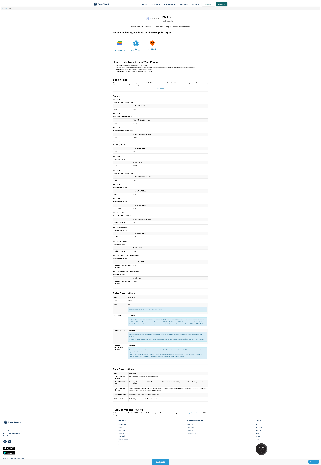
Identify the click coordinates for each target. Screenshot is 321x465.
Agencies (4, 8)
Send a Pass (124, 83)
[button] (145, 4)
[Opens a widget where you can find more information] (313, 462)
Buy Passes (160, 462)
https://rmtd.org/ (192, 413)
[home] (102, 4)
